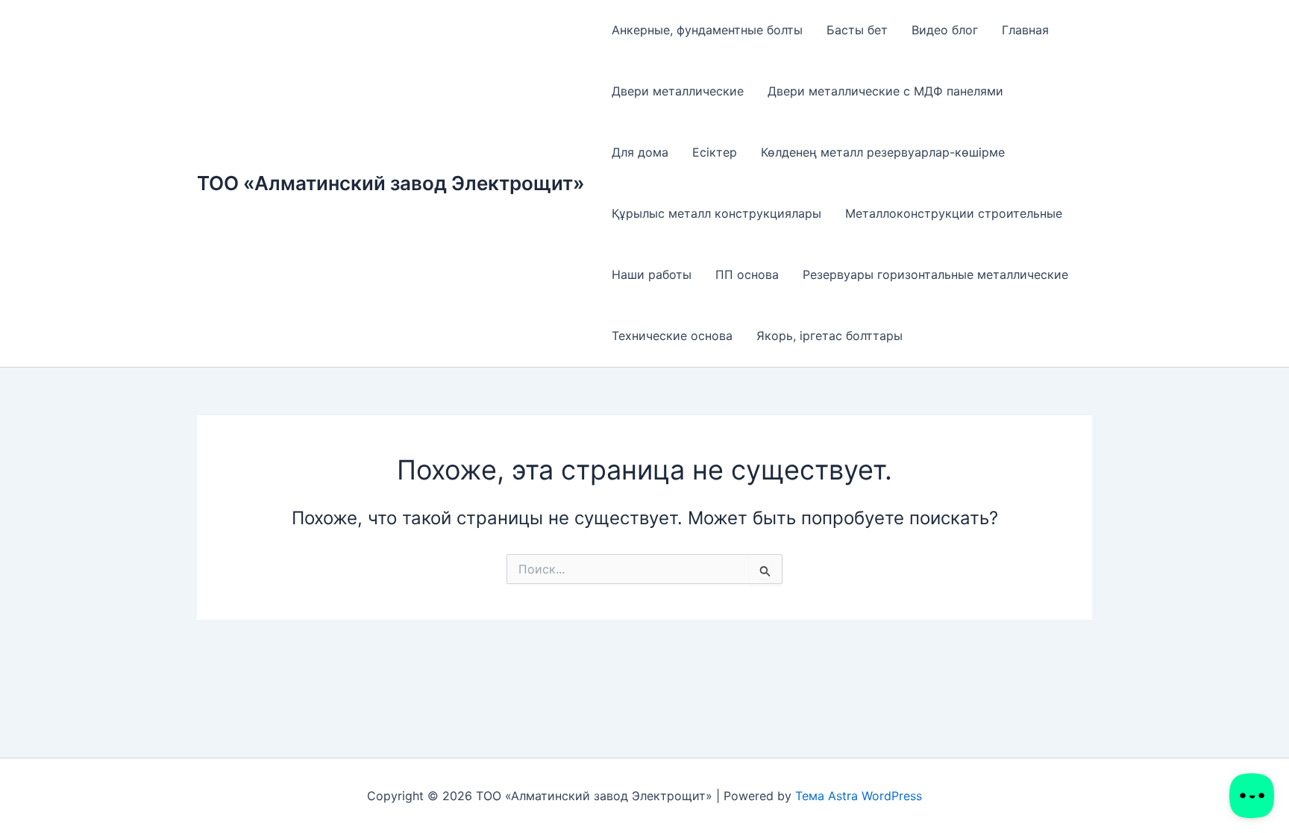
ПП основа (747, 274)
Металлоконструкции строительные (953, 213)
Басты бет (857, 29)
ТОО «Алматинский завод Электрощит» (391, 183)
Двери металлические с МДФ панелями (885, 91)
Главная (1025, 29)
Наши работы (651, 274)
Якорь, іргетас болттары (829, 335)
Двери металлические (678, 91)
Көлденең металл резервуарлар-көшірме (883, 152)
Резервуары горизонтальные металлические (935, 274)
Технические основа (672, 335)
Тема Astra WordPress (858, 795)
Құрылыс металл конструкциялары (716, 213)
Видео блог (945, 29)
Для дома (640, 152)
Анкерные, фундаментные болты (707, 29)
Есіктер (714, 152)
